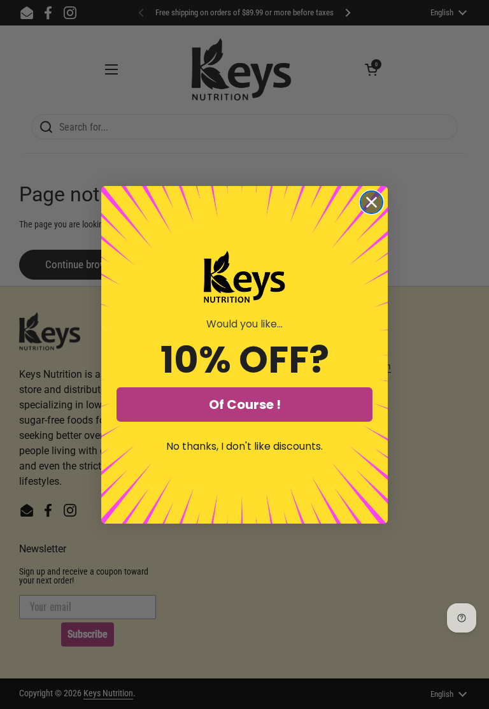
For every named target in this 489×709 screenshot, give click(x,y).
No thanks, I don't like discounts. (244, 446)
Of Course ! (245, 404)
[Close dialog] (371, 202)
